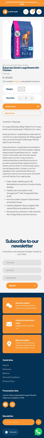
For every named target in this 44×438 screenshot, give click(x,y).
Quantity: (10, 98)
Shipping (17, 81)
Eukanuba (6, 74)
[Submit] (38, 422)
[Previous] (5, 3)
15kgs (21, 89)
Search (6, 365)
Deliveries (7, 369)
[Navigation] (39, 11)
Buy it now (10, 113)
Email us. (18, 326)
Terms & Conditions (11, 377)
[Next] (39, 3)
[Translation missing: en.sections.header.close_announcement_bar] (42, 3)
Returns (6, 373)
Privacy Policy (9, 381)
